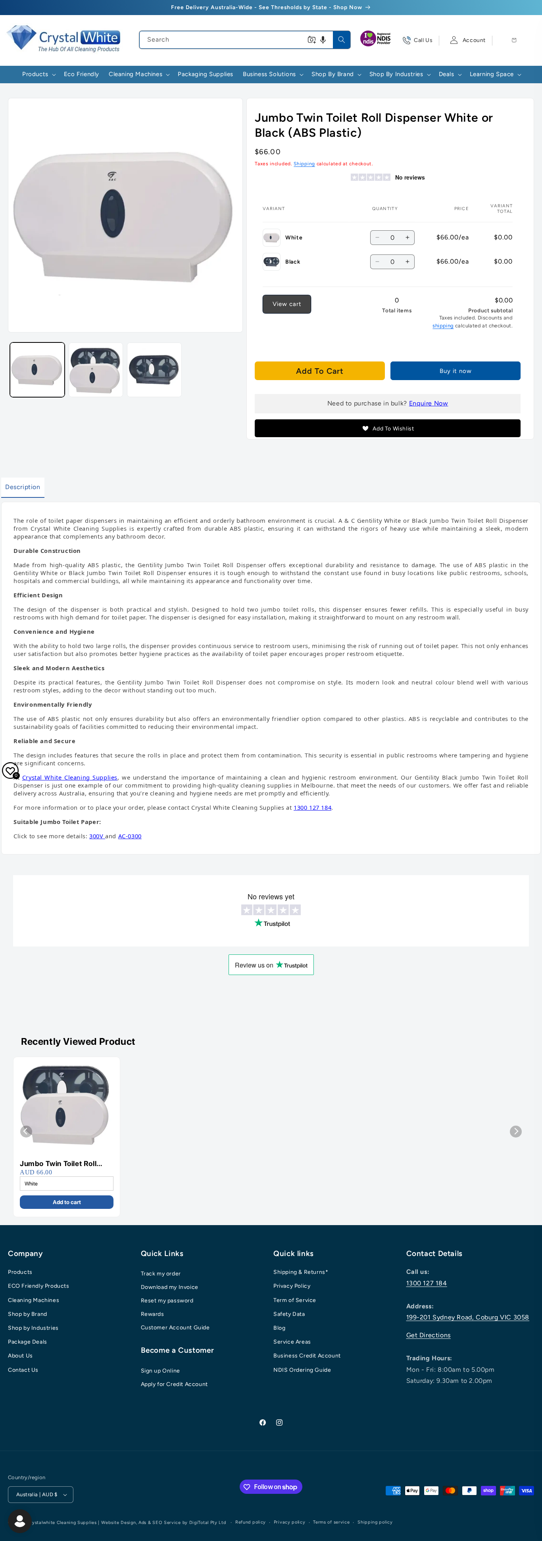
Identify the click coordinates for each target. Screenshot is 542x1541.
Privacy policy (290, 1522)
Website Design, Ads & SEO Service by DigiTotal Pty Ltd (163, 1522)
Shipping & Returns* (300, 1272)
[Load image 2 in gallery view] (96, 369)
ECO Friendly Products (38, 1286)
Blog (279, 1328)
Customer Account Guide (175, 1327)
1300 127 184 (426, 1283)
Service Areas (292, 1341)
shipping (443, 326)
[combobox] (244, 40)
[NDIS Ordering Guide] (376, 40)
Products (20, 1272)
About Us (20, 1355)
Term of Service (294, 1300)
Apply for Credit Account (174, 1384)
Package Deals (27, 1341)
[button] (323, 40)
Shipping (304, 163)
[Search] (341, 39)
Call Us (423, 40)
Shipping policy (375, 1522)
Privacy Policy (291, 1286)
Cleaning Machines (33, 1300)
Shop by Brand (27, 1314)
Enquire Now (428, 403)
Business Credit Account (307, 1355)
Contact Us (23, 1370)
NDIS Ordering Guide (302, 1370)
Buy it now (456, 371)
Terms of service (331, 1522)
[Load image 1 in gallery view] (37, 369)
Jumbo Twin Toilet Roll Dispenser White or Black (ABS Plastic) (63, 1163)
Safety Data (289, 1314)
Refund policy (250, 1522)
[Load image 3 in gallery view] (154, 369)
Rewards (152, 1314)
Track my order (161, 1273)
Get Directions (428, 1335)
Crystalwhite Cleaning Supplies (62, 1522)
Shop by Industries (33, 1328)
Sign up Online (160, 1370)
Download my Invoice (169, 1287)
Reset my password (167, 1300)
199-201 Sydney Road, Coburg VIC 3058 (468, 1317)
